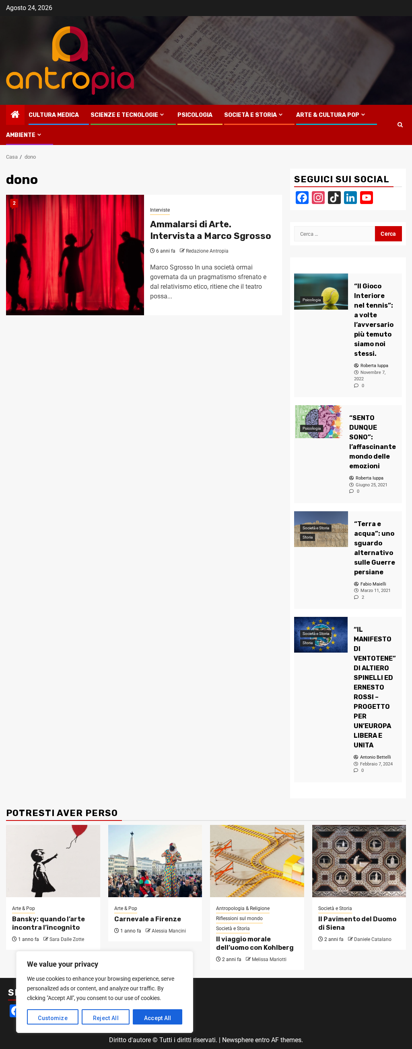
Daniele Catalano (372, 939)
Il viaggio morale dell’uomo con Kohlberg (255, 943)
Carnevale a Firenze (147, 919)
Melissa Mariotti (269, 959)
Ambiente (20, 135)
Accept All (157, 1018)
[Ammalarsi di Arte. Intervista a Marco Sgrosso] (75, 255)
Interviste (160, 210)
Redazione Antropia (207, 251)
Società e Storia (250, 115)
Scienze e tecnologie (124, 115)
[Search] (400, 125)
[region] (104, 992)
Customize (53, 1018)
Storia (308, 537)
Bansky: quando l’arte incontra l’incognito (48, 923)
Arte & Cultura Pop (327, 115)
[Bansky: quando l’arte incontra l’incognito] (53, 861)
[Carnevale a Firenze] (155, 861)
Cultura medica (54, 115)
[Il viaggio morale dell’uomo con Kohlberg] (257, 861)
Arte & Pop (23, 908)
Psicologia (194, 115)
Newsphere (237, 1040)
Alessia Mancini (169, 931)
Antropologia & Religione (243, 908)
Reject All (106, 1018)
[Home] (15, 115)
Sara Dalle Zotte (66, 939)
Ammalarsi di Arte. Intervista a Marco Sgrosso (210, 230)
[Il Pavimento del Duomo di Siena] (359, 861)
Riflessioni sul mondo (239, 918)
